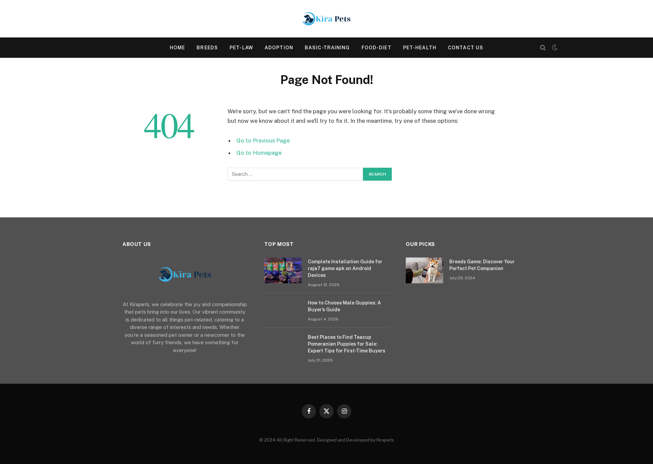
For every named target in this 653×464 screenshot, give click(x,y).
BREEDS (207, 47)
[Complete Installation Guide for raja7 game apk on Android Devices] (283, 270)
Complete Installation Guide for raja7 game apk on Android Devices (345, 268)
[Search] (543, 47)
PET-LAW (241, 47)
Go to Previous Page (263, 140)
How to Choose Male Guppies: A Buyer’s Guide (344, 306)
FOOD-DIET (376, 47)
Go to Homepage (259, 152)
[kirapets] (326, 18)
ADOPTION (279, 47)
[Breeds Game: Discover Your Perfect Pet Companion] (424, 270)
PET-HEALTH (419, 47)
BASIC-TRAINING (327, 47)
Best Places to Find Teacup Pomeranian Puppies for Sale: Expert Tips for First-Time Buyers (346, 343)
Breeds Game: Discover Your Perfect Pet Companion (482, 265)
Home (177, 47)
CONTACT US (465, 47)
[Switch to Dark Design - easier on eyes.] (554, 48)
